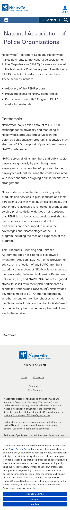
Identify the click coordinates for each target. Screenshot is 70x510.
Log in (65, 11)
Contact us (38, 377)
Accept (35, 499)
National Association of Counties (21, 408)
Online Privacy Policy (19, 449)
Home (24, 377)
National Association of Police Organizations (27, 415)
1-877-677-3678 (35, 365)
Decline (35, 504)
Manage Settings (35, 493)
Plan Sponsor (35, 390)
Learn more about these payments (31, 428)
